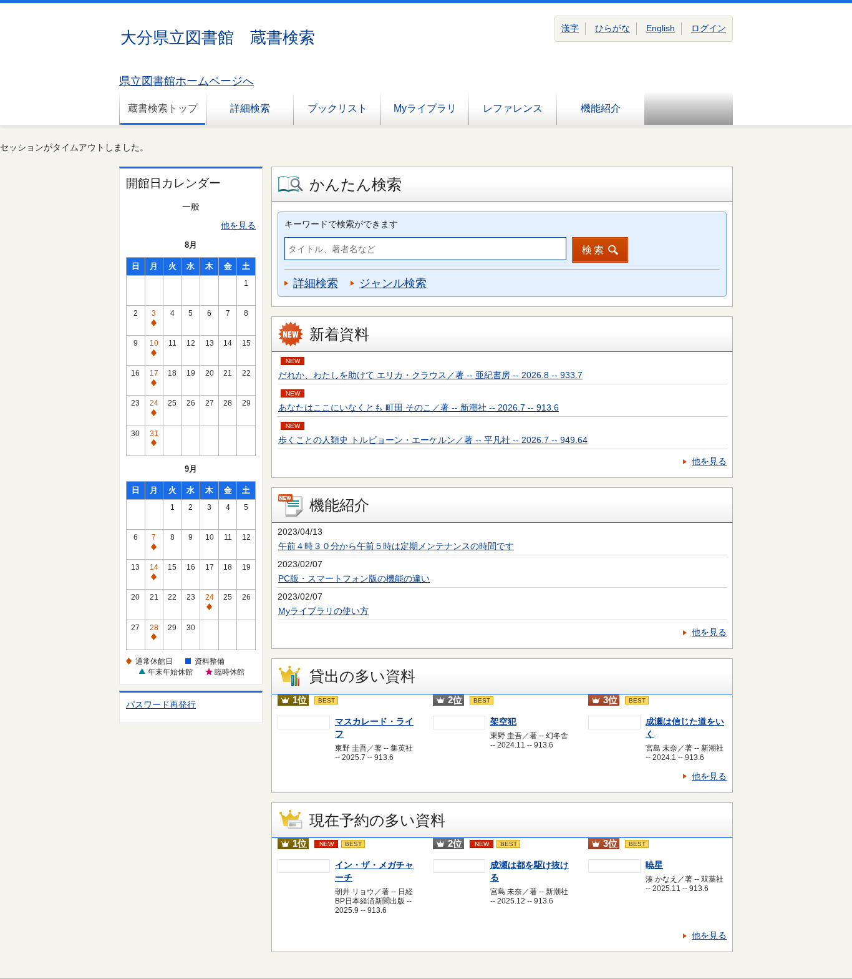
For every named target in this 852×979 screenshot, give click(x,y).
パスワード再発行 (161, 704)
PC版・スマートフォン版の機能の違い (354, 578)
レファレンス (513, 108)
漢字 (570, 28)
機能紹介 (601, 108)
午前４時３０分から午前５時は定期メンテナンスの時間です (396, 546)
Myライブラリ (425, 108)
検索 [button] (594, 250)
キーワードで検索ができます (341, 224)
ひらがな (612, 28)
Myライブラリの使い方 (323, 611)
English (660, 28)
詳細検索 (250, 108)
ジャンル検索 (393, 283)
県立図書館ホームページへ (186, 81)
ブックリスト (337, 108)
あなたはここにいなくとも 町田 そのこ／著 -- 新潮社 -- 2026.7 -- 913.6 (418, 407)
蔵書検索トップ (163, 108)
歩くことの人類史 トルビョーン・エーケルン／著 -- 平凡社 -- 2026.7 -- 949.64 (433, 440)
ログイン (708, 28)
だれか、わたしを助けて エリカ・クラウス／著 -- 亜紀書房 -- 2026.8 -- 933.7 (430, 375)
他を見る (238, 225)
